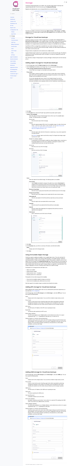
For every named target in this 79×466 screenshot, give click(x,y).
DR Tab (11, 25)
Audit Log (13, 42)
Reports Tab (12, 27)
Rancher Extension (14, 59)
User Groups (13, 50)
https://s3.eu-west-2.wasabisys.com (47, 127)
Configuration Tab (14, 29)
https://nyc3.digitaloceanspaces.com (39, 128)
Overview (12, 17)
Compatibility (13, 63)
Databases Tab (13, 23)
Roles (12, 52)
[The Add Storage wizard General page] (47, 96)
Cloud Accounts (14, 40)
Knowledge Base (13, 69)
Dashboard (12, 19)
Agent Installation (14, 57)
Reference (12, 65)
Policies (12, 31)
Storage (13, 36)
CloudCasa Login (13, 73)
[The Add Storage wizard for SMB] (47, 439)
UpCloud (35, 135)
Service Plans (14, 46)
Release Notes (13, 71)
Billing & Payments (15, 44)
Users (12, 48)
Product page (13, 75)
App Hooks (13, 34)
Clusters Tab (13, 21)
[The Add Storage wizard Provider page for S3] (47, 164)
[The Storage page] (46, 20)
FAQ (11, 78)
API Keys (13, 54)
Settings (13, 38)
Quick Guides (13, 61)
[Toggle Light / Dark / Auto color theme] (64, 2)
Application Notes (14, 67)
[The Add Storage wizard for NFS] (47, 349)
